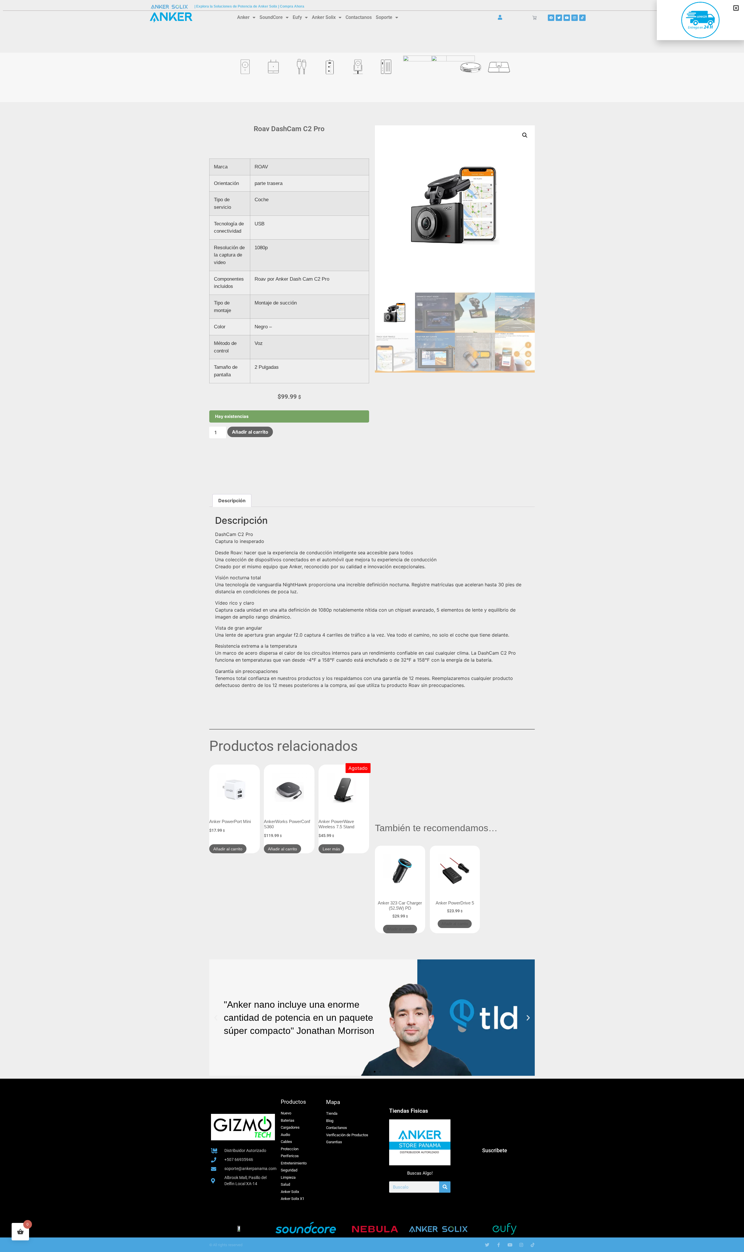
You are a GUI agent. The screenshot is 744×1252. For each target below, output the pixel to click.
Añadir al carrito (250, 432)
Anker (243, 17)
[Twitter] (559, 18)
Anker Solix (324, 17)
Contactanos (359, 17)
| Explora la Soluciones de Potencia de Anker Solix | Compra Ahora (249, 6)
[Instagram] (574, 18)
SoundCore (271, 17)
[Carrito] (534, 17)
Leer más (331, 849)
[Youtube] (567, 18)
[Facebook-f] (498, 1245)
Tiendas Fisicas (408, 1110)
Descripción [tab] (232, 500)
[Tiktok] (582, 18)
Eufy (297, 17)
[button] (525, 135)
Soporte (384, 17)
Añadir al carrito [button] (227, 849)
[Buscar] (444, 1187)
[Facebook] (551, 18)
